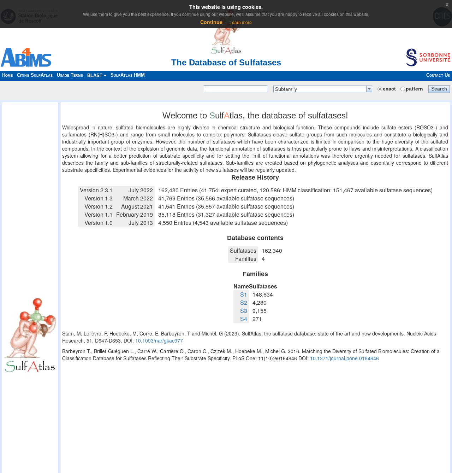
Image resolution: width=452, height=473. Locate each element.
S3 (243, 310)
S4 (243, 319)
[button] (439, 89)
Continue (211, 21)
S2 (243, 302)
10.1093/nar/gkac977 (159, 340)
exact (389, 89)
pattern (414, 89)
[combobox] (322, 89)
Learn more (241, 22)
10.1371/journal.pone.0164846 (344, 358)
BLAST (95, 75)
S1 (243, 294)
